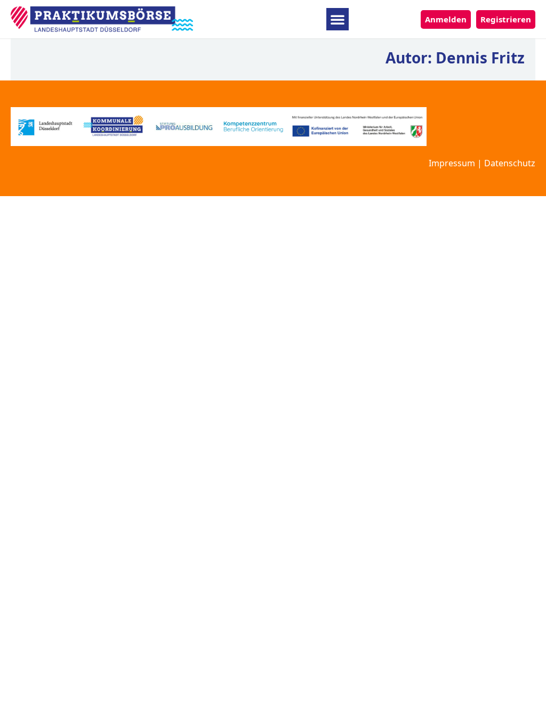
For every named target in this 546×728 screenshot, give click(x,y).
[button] (337, 19)
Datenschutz (509, 163)
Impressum (452, 163)
